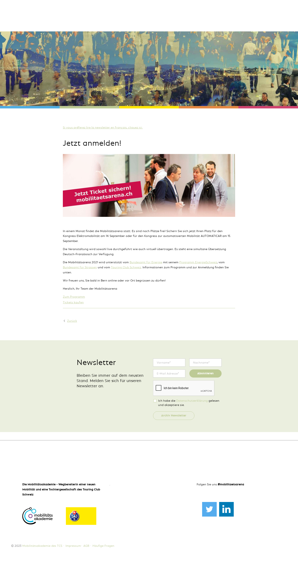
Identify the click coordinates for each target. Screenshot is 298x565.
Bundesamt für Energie (146, 262)
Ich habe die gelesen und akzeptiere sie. (188, 403)
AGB (86, 546)
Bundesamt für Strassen (80, 267)
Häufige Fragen (103, 546)
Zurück (72, 321)
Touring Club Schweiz (126, 267)
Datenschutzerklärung (192, 400)
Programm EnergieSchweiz (198, 262)
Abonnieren (205, 373)
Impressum (73, 546)
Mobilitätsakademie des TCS (42, 546)
